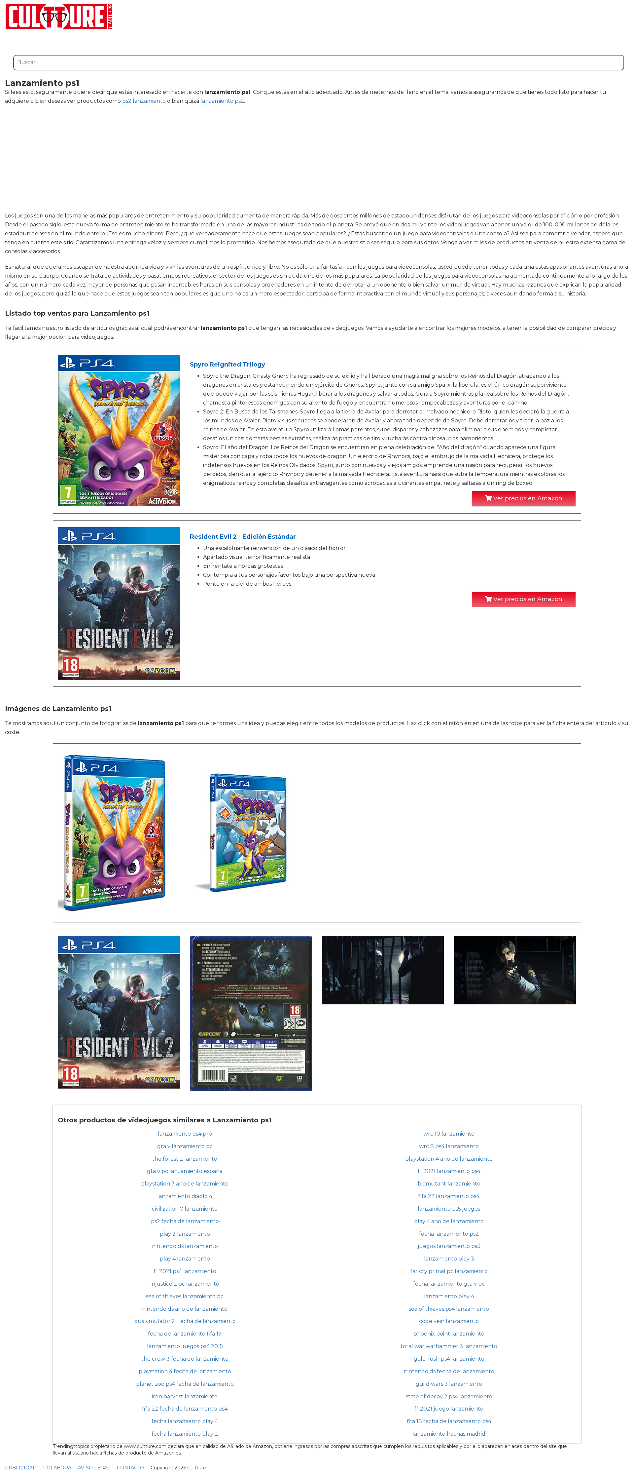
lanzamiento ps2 (222, 101)
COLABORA (57, 1468)
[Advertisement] (317, 158)
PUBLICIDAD (21, 1468)
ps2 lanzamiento (144, 101)
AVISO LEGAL (94, 1468)
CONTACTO (130, 1468)
